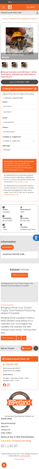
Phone (5, 127)
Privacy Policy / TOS (21, 182)
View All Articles (19, 275)
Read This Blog (8, 338)
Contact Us (5, 430)
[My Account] (37, 12)
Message (6, 146)
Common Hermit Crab (12, 55)
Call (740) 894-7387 (20, 82)
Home (4, 19)
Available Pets (14, 19)
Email (5, 118)
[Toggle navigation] (3, 7)
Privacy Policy (19, 459)
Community (7, 305)
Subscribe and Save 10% (21, 2)
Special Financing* (8, 423)
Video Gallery (6, 433)
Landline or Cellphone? (11, 137)
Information (7, 247)
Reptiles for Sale (28, 19)
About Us (4, 426)
